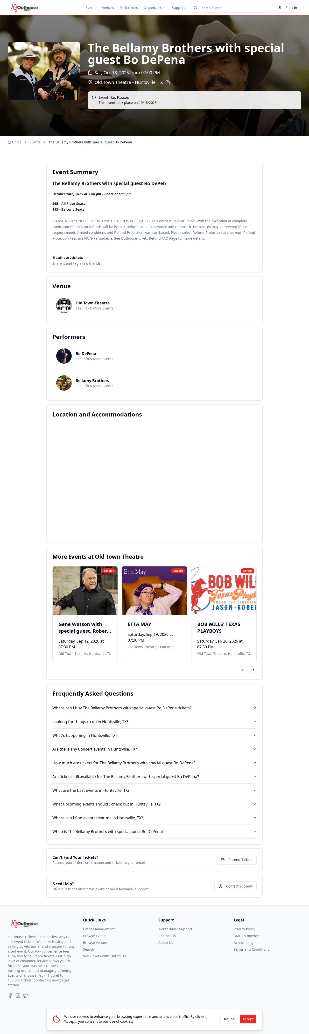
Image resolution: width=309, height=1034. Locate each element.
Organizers (153, 7)
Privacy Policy (244, 929)
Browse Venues (95, 942)
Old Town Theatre (113, 82)
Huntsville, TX (149, 82)
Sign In (291, 7)
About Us (165, 942)
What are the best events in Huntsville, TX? (90, 790)
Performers (129, 7)
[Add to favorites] (59, 573)
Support (178, 7)
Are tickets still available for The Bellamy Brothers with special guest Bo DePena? (125, 776)
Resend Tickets (240, 859)
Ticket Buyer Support (175, 929)
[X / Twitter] (25, 995)
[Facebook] (10, 995)
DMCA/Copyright (247, 935)
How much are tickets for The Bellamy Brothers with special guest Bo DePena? (123, 762)
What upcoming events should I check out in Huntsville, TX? (106, 804)
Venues (108, 7)
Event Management (99, 929)
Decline (229, 1019)
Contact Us (167, 935)
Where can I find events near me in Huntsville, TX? (97, 817)
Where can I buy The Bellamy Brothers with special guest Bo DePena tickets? (121, 708)
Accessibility (243, 942)
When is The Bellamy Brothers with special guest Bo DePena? (107, 831)
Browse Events (94, 935)
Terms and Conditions (251, 949)
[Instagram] (17, 995)
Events (91, 7)
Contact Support (239, 886)
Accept (248, 1019)
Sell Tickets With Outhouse (104, 956)
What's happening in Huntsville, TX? (84, 735)
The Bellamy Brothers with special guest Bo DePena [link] (90, 142)
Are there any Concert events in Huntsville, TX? (94, 749)
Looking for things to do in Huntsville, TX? (90, 721)
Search (88, 949)
